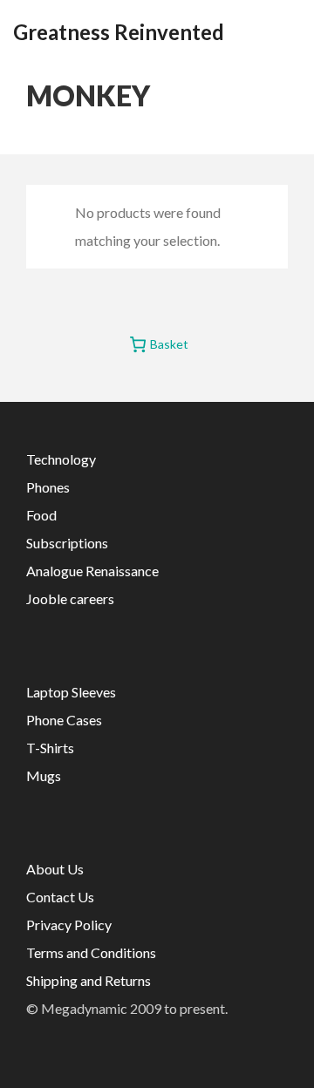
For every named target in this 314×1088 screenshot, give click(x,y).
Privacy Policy (69, 924)
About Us (55, 868)
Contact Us (60, 896)
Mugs (43, 775)
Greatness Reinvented (118, 32)
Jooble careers (70, 598)
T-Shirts (50, 747)
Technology (61, 459)
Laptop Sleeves (71, 691)
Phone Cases (64, 719)
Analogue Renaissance (92, 570)
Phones (48, 487)
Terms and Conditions (91, 952)
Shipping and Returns (88, 980)
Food (41, 515)
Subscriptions (67, 542)
